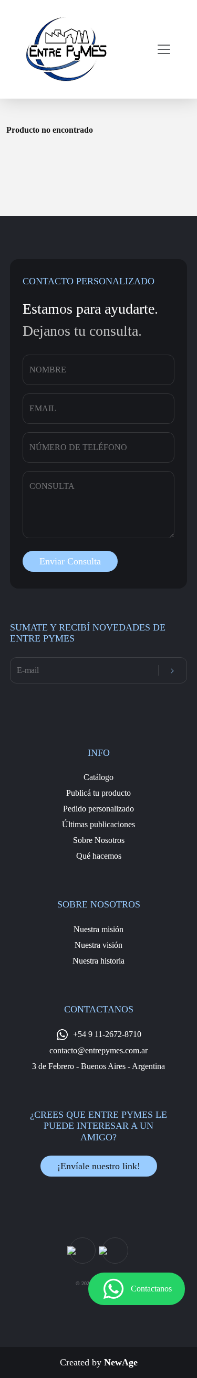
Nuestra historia (98, 960)
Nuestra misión (98, 929)
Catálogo (98, 777)
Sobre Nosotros (99, 840)
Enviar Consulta (70, 561)
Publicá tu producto (98, 792)
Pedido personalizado (98, 808)
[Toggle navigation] (161, 49)
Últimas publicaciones (98, 824)
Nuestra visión (98, 945)
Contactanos (151, 1288)
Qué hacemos (98, 855)
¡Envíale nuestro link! (98, 1166)
